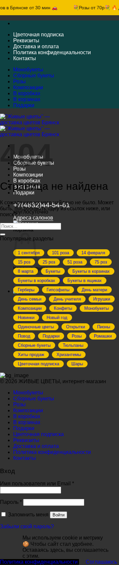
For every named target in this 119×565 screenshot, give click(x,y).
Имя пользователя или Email (37, 483)
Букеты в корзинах (91, 271)
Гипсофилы (58, 289)
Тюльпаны (73, 345)
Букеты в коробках (36, 280)
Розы (19, 81)
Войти (58, 514)
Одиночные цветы (36, 326)
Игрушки (101, 299)
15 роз (24, 262)
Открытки (75, 326)
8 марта (25, 271)
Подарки (23, 105)
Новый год (57, 317)
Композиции (28, 87)
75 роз (101, 262)
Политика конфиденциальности (52, 52)
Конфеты (63, 308)
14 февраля (93, 252)
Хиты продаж (31, 354)
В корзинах (26, 99)
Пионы (103, 326)
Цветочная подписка (38, 34)
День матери (94, 289)
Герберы (26, 289)
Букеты (53, 271)
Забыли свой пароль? (27, 526)
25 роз (49, 262)
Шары (77, 363)
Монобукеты (28, 69)
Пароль (11, 502)
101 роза (60, 252)
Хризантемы (69, 354)
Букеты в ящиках (84, 280)
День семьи (29, 299)
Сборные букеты (33, 75)
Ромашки (103, 336)
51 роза (74, 262)
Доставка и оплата (36, 46)
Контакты (24, 58)
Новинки (26, 317)
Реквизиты (26, 40)
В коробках (26, 93)
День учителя (67, 299)
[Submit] (2, 234)
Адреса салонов (33, 218)
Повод (24, 336)
